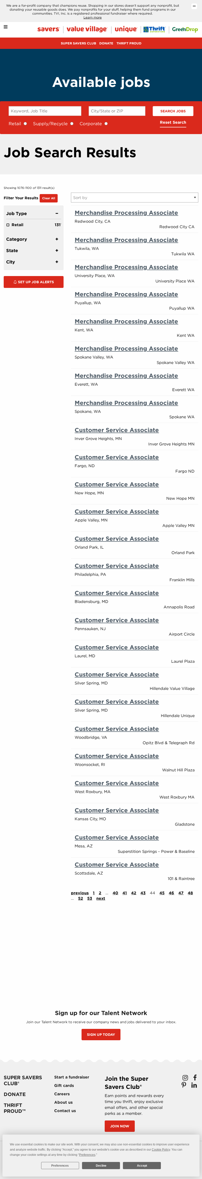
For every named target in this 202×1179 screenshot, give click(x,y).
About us (63, 1102)
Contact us (65, 1110)
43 (143, 893)
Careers (62, 1094)
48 (190, 893)
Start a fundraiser (71, 1077)
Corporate (91, 123)
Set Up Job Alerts (35, 282)
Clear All (48, 198)
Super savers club (78, 43)
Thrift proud (129, 43)
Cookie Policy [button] (161, 1149)
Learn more (93, 17)
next (100, 898)
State (12, 250)
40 (115, 893)
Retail (15, 123)
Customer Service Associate (117, 430)
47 (181, 893)
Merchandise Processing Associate (126, 212)
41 (124, 893)
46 (171, 893)
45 (162, 893)
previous (80, 893)
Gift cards (64, 1085)
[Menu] (5, 27)
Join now (119, 1126)
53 (89, 898)
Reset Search (173, 122)
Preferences (60, 1165)
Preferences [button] (87, 1155)
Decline (101, 1165)
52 (80, 898)
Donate (106, 43)
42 (133, 893)
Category (16, 239)
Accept (142, 1165)
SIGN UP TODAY (101, 1035)
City (10, 261)
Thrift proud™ (15, 1108)
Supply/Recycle (50, 123)
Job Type (16, 213)
